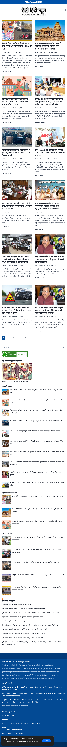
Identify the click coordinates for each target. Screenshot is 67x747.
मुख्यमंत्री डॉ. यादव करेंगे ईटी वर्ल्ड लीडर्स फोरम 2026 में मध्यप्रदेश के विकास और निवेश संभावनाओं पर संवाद (30, 613)
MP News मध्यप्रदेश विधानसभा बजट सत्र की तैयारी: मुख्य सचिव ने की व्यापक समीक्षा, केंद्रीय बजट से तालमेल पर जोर (15, 259)
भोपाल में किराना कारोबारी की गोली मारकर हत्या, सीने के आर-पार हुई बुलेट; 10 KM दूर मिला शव (17, 46)
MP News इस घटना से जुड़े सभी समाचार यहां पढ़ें (15, 381)
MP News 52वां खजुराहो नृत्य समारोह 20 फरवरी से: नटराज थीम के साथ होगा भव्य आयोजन (50, 153)
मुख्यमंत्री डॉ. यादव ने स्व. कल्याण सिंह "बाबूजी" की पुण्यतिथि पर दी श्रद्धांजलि (22, 637)
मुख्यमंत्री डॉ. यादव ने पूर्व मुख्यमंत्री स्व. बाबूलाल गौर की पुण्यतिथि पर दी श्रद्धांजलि (23, 633)
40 (21, 338)
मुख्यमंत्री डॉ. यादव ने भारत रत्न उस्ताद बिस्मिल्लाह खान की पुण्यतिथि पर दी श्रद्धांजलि (24, 629)
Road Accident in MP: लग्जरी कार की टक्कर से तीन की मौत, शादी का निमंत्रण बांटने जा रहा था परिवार (16, 310)
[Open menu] (65, 10)
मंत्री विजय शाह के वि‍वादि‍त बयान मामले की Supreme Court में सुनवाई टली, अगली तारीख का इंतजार (49, 259)
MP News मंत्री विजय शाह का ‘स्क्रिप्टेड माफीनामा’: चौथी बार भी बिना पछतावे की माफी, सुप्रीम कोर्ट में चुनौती (49, 310)
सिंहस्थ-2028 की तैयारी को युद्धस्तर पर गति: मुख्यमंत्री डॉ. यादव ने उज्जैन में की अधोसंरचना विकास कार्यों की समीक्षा (49, 102)
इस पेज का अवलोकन (20, 706)
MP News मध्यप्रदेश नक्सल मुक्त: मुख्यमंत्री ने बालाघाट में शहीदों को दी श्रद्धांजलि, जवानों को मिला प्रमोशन (47, 206)
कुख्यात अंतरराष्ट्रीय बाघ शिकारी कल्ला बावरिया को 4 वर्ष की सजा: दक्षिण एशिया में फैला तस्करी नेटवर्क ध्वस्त (15, 102)
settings (12, 743)
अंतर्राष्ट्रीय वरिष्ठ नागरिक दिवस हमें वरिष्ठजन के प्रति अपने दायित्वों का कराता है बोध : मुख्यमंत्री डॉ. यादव (30, 625)
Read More (6, 71)
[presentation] (17, 30)
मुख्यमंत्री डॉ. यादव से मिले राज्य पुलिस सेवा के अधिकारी (16, 604)
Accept (46, 741)
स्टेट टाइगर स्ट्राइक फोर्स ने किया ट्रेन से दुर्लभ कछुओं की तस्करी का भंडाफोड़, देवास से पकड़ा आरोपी (16, 153)
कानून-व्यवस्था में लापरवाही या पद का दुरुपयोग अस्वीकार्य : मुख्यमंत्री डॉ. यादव (22, 617)
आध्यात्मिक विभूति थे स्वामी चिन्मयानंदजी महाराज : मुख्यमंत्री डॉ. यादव (20, 621)
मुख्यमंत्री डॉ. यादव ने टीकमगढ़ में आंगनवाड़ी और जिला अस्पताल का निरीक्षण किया (23, 608)
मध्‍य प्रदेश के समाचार (8, 601)
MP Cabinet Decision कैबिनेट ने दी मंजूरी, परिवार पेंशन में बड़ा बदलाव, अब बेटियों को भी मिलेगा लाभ (17, 206)
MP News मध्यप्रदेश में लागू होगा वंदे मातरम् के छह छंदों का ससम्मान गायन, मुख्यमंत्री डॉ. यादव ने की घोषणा (48, 46)
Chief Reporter (7, 52)
